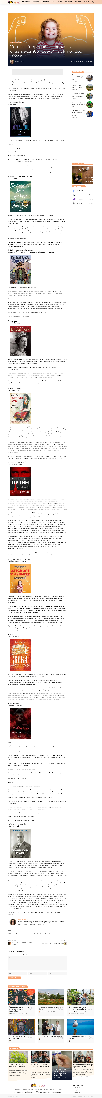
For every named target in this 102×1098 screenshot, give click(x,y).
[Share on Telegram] (89, 62)
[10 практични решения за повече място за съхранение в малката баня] (89, 78)
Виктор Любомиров (16, 1013)
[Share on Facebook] (80, 62)
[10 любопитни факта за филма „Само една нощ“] (89, 104)
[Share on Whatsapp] (84, 62)
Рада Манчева (19, 61)
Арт (12, 42)
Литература (18, 42)
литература (29, 933)
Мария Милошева (13, 1078)
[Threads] (82, 203)
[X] (82, 195)
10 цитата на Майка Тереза (50, 1036)
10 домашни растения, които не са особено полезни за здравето (78, 95)
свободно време (44, 933)
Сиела (50, 933)
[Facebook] (82, 191)
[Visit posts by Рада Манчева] (12, 62)
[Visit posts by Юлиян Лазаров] (10, 1041)
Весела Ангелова (74, 1013)
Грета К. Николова (77, 1076)
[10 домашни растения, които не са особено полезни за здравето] (89, 96)
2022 (16, 933)
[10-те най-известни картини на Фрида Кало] (21, 1027)
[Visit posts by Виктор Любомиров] (10, 1013)
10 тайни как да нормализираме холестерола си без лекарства (61, 1072)
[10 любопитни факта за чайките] (80, 1027)
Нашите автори (77, 1085)
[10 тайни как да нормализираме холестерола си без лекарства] (62, 1065)
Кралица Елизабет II (14, 359)
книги (24, 933)
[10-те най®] (14, 2)
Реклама (77, 1091)
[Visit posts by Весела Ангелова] (69, 1013)
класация (20, 933)
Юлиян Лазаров (15, 1040)
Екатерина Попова (35, 1080)
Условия (77, 1089)
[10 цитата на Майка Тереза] (51, 1027)
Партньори (77, 1093)
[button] (93, 2)
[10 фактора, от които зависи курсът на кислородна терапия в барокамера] (89, 114)
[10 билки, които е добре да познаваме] (18, 1057)
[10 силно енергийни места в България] (89, 87)
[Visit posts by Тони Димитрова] (39, 1011)
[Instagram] (82, 199)
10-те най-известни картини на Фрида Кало (19, 1037)
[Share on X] (82, 62)
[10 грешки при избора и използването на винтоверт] (21, 997)
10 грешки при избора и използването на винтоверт (19, 1009)
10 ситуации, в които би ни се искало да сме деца (40, 1066)
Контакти (77, 1087)
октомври (36, 933)
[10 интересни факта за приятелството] (83, 1057)
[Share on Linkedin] (87, 62)
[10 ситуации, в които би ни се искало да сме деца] (40, 1057)
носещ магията (34, 695)
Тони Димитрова (45, 1011)
